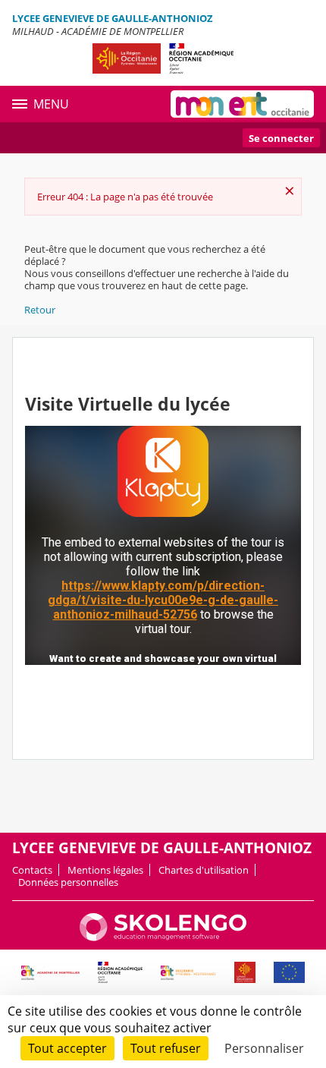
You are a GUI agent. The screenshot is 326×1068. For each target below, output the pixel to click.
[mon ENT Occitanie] (242, 104)
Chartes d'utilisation (203, 870)
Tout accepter (67, 1048)
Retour (39, 310)
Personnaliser (264, 1048)
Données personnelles (68, 882)
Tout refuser (165, 1048)
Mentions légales (105, 870)
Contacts (32, 870)
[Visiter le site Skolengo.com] (163, 937)
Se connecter (281, 138)
